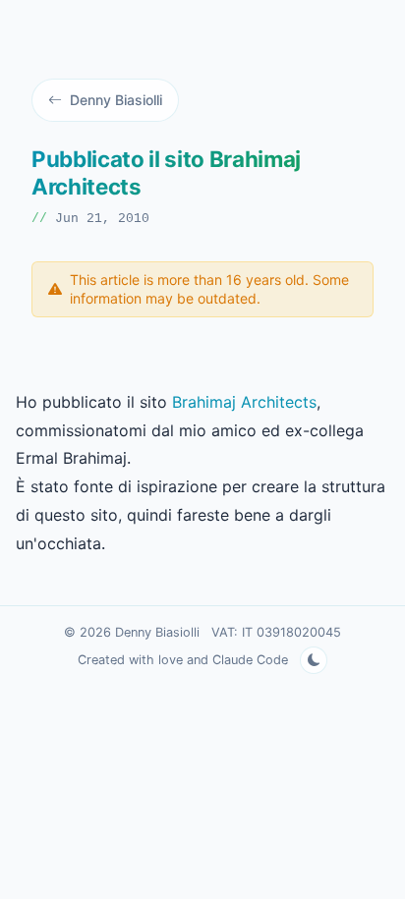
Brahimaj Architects (244, 402)
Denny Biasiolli (116, 99)
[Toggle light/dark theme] (313, 660)
